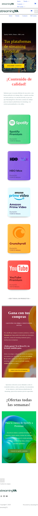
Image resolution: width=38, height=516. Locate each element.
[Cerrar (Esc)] (12, 512)
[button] (28, 1)
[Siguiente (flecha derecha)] (5, 515)
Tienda (25, 1)
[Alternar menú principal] (36, 11)
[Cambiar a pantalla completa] (5, 512)
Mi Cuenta (20, 6)
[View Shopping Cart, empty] (35, 4)
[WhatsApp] (1, 496)
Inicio (18, 1)
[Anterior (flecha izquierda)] (1, 515)
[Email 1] (6, 496)
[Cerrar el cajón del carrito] (2, 480)
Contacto (19, 4)
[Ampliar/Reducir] (1, 512)
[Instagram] (4, 496)
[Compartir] (8, 512)
